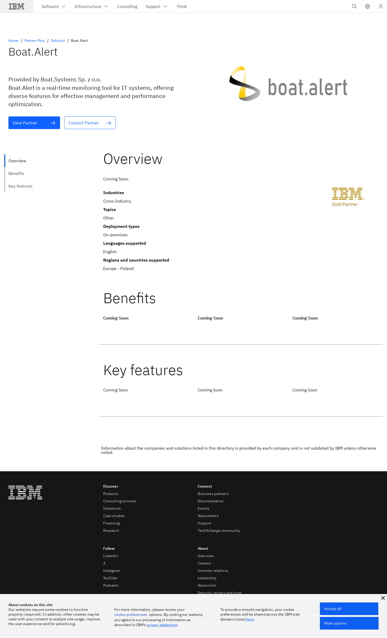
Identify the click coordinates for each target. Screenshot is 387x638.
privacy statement (162, 624)
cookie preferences (130, 614)
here (250, 619)
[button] (367, 6)
